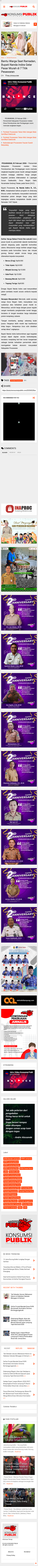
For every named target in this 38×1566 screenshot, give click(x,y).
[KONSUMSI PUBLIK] (18, 6)
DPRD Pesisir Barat (26, 1168)
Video (20, 1207)
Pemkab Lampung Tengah (12, 1181)
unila (25, 1207)
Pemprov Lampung (10, 1207)
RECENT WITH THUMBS (13, 1288)
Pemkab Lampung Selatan (13, 1178)
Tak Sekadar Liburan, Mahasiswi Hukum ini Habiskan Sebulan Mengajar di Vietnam (23, 23)
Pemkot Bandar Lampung (12, 1204)
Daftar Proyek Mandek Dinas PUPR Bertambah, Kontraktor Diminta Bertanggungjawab (22, 1308)
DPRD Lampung (26, 1158)
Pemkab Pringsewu (10, 1194)
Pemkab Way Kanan (10, 1201)
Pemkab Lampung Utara (12, 1188)
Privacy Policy (11, 1555)
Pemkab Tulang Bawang (12, 1198)
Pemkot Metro (27, 1204)
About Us (11, 1552)
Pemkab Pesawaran (11, 57)
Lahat (6, 1172)
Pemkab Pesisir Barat (26, 1191)
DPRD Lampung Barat (11, 1162)
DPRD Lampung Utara (11, 1168)
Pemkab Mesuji (27, 1188)
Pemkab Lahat (14, 1172)
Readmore (18, 1451)
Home (2, 57)
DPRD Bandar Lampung (11, 1158)
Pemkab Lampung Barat (12, 1175)
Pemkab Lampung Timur (12, 1185)
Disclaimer (27, 1552)
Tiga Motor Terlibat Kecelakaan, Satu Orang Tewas (16, 1501)
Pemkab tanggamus (25, 1201)
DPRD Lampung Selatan (12, 1165)
